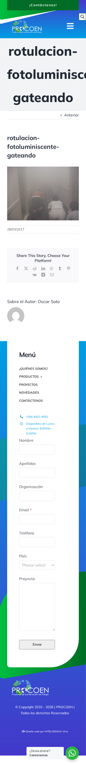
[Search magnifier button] (82, 16)
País (23, 556)
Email (25, 509)
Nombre (26, 440)
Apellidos (27, 463)
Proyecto (27, 578)
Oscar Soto (49, 301)
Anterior (71, 115)
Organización (31, 486)
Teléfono (26, 533)
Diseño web (32, 731)
